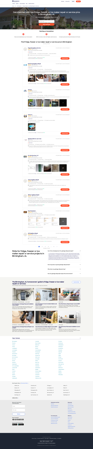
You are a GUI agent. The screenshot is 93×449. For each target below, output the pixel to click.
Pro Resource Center (54, 420)
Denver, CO (17, 387)
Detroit (36, 348)
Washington (14, 364)
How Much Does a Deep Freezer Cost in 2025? (69, 303)
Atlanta (13, 374)
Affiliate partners (71, 428)
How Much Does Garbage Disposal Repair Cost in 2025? (23, 327)
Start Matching (46, 24)
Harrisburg (60, 343)
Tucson (13, 344)
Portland (60, 341)
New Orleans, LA (50, 390)
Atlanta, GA (17, 385)
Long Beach (14, 348)
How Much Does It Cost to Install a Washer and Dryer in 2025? (46, 304)
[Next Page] (57, 246)
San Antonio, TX (66, 392)
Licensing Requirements (72, 413)
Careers (69, 420)
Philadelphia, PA (18, 392)
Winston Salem (38, 371)
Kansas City (37, 355)
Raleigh (36, 369)
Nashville (60, 351)
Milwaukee (60, 374)
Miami (13, 369)
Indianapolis (14, 378)
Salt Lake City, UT (50, 392)
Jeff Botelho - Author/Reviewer (18, 324)
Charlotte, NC (33, 385)
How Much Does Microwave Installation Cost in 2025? (69, 327)
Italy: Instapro (47, 438)
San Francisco (15, 357)
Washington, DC (66, 394)
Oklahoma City (38, 378)
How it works (70, 417)
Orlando (13, 371)
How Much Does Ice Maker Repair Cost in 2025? (46, 326)
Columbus (37, 376)
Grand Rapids (38, 350)
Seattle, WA (49, 394)
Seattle (59, 371)
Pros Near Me (70, 410)
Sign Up (78, 1)
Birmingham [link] (19, 6)
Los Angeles (14, 350)
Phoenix (13, 343)
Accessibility (51, 441)
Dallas (59, 355)
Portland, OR (33, 392)
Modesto (14, 351)
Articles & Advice (31, 3)
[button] (31, 78)
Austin (59, 353)
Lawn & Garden (22, 3)
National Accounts (54, 423)
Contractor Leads (54, 421)
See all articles (76, 282)
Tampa (13, 372)
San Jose (14, 358)
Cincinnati (37, 372)
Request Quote (65, 58)
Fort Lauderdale (15, 365)
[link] (46, 49)
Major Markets (16, 338)
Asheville (37, 364)
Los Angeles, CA (50, 387)
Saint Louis (37, 357)
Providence (60, 348)
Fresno (13, 346)
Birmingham (14, 341)
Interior (13, 3)
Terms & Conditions (52, 443)
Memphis (60, 350)
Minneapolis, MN (34, 390)
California (43, 441)
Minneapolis (37, 351)
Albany (36, 360)
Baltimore (37, 344)
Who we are (70, 418)
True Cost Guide (70, 405)
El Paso (59, 357)
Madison (60, 372)
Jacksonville (14, 367)
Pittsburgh (60, 346)
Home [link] (13, 6)
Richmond (60, 367)
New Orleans (37, 343)
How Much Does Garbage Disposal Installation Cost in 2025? (22, 304)
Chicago (14, 376)
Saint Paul (37, 353)
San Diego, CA (17, 394)
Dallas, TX (65, 385)
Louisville (37, 341)
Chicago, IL (49, 385)
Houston (60, 360)
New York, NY (66, 390)
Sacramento (14, 353)
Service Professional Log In (55, 417)
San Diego (14, 355)
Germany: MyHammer (40, 438)
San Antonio (60, 362)
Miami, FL (65, 387)
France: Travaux (34, 438)
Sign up (18, 414)
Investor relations (71, 423)
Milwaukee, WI (17, 390)
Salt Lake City (61, 364)
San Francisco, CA (34, 394)
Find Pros (52, 403)
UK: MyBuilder (59, 438)
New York (37, 362)
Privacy (41, 441)
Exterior (17, 3)
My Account (70, 403)
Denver (13, 360)
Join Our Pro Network (54, 418)
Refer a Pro (70, 408)
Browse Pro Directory (54, 405)
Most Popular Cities (16, 383)
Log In (73, 1)
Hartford (14, 362)
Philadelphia (60, 344)
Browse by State (24, 383)
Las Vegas (37, 358)
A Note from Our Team (71, 411)
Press (69, 421)
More (27, 3)
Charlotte (37, 365)
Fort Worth (60, 358)
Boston (36, 346)
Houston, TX (33, 387)
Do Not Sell (47, 441)
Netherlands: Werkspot (53, 438)
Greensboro (37, 367)
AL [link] (15, 6)
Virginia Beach (61, 369)
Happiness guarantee (71, 426)
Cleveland (37, 374)
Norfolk (59, 365)
